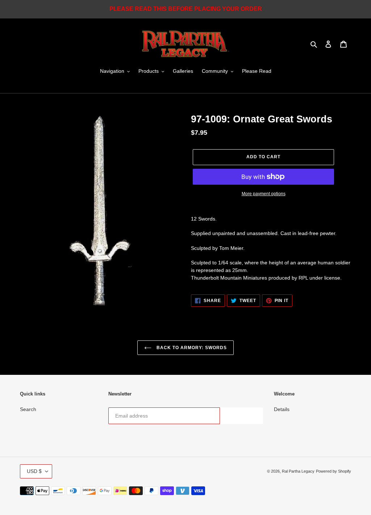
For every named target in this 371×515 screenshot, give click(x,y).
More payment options (263, 193)
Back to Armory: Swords (190, 347)
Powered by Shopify (333, 471)
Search (28, 409)
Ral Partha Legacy (298, 471)
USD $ (34, 471)
